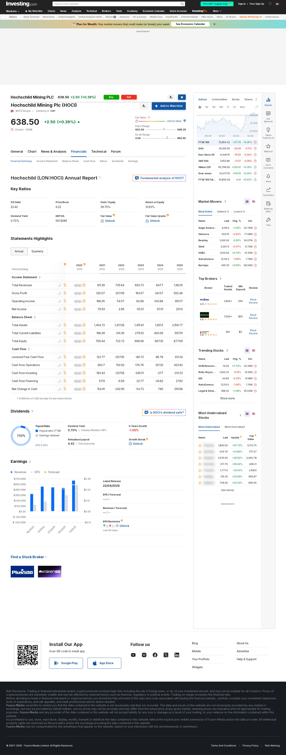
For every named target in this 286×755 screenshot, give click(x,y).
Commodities (219, 99)
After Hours (207, 17)
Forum (116, 151)
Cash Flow (89, 161)
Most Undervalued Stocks (212, 415)
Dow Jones (204, 173)
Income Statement (47, 161)
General (17, 151)
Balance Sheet (70, 161)
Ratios (103, 161)
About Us (242, 643)
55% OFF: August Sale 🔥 (217, 4)
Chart (32, 151)
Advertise (243, 651)
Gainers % (223, 211)
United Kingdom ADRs (90, 17)
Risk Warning (272, 745)
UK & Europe (140, 17)
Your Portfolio (201, 659)
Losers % (239, 211)
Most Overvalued (235, 426)
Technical (98, 151)
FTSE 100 (203, 142)
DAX (201, 148)
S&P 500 (203, 160)
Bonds (236, 99)
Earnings (133, 161)
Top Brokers (207, 279)
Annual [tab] (19, 251)
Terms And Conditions (223, 745)
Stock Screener (178, 11)
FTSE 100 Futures (208, 179)
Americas (124, 17)
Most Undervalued (209, 426)
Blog (195, 643)
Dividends (118, 161)
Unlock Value (174, 121)
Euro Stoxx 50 (206, 154)
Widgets (197, 667)
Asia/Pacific (172, 17)
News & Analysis (53, 151)
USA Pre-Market (189, 17)
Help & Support (246, 659)
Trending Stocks (211, 350)
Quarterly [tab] (37, 251)
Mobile (196, 651)
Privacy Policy (251, 745)
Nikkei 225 (204, 167)
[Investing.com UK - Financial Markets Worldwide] (21, 4)
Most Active (49, 17)
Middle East (156, 17)
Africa (220, 17)
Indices (202, 99)
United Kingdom (66, 17)
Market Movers (210, 201)
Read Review (253, 301)
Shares (13, 17)
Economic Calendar (154, 11)
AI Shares (231, 17)
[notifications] (270, 3)
